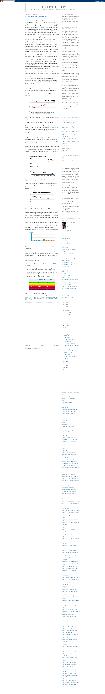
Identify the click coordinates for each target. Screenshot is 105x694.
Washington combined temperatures (69, 493)
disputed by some (29, 92)
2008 (64, 370)
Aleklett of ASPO (65, 295)
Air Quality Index (34, 297)
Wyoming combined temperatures (69, 499)
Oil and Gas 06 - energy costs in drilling (70, 600)
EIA (26, 119)
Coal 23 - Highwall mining (67, 632)
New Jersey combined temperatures (69, 461)
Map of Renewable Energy (67, 253)
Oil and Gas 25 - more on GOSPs (69, 550)
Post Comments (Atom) (37, 348)
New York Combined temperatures (69, 465)
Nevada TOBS (65, 458)
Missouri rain (64, 448)
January (66, 334)
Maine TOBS (64, 435)
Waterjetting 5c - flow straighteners (69, 340)
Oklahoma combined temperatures (69, 472)
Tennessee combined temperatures (69, 484)
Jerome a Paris (65, 257)
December (67, 310)
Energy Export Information (67, 268)
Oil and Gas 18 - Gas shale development (70, 568)
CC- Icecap (64, 273)
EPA (52, 208)
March (66, 329)
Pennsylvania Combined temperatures (70, 476)
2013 (64, 308)
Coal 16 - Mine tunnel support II (69, 652)
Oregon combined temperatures (68, 474)
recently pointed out (44, 92)
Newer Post (27, 345)
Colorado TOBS (65, 407)
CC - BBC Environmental (67, 290)
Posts (64, 158)
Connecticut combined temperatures (70, 409)
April (66, 327)
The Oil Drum (65, 240)
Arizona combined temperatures (69, 396)
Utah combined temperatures (68, 487)
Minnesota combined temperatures (69, 443)
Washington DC (29, 299)
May (66, 325)
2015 (64, 304)
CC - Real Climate (66, 277)
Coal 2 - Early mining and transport (69, 684)
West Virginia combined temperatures (70, 495)
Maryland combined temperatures (69, 437)
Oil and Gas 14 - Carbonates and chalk (70, 577)
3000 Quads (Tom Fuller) (67, 297)
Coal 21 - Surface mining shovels (69, 637)
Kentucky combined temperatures (69, 430)
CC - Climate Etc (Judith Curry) (69, 282)
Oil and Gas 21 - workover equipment (70, 561)
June (66, 323)
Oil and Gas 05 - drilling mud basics (69, 602)
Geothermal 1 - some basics (68, 614)
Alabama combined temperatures (69, 395)
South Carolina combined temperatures (70, 480)
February (67, 332)
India (29, 298)
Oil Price (63, 251)
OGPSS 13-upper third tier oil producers (70, 117)
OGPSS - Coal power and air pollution (36, 17)
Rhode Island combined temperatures (70, 478)
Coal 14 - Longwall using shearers (69, 657)
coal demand (51, 297)
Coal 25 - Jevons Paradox (67, 628)
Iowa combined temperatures (68, 426)
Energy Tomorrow (65, 260)
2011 (64, 363)
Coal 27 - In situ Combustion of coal (70, 625)
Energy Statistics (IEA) (67, 262)
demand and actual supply (52, 141)
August (66, 319)
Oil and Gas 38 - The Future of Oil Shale (70, 510)
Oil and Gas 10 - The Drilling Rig (69, 589)
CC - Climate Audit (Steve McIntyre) (70, 286)
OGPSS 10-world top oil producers (69, 126)
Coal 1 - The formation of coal (68, 686)
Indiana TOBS (65, 424)
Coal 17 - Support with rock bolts (69, 650)
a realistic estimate (42, 88)
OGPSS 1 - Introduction (67, 150)
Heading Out (71, 222)
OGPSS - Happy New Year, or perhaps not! (70, 353)
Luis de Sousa (65, 255)
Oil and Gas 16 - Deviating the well (69, 572)
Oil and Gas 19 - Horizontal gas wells (70, 566)
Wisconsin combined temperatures (69, 497)
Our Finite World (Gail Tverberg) (69, 249)
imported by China (50, 127)
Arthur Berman (65, 293)
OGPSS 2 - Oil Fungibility (67, 148)
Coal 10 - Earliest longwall (67, 666)
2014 (64, 306)
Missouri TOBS (65, 450)
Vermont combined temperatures (69, 489)
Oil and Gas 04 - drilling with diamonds (70, 604)
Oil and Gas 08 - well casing (68, 595)
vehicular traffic (53, 298)
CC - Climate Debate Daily (67, 284)
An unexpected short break (70, 343)
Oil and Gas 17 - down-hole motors (69, 570)
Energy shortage (65, 266)
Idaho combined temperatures (68, 417)
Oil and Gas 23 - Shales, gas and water (70, 556)
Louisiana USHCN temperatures (69, 432)
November (67, 312)
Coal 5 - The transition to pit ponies (69, 678)
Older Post (56, 345)
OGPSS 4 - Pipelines (66, 145)
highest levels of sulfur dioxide (44, 27)
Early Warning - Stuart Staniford (69, 270)
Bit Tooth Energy (52, 6)
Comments (65, 160)
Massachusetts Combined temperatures (70, 439)
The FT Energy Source (66, 242)
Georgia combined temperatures (69, 415)
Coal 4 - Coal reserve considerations (70, 680)
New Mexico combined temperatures (70, 463)
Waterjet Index (65, 23)
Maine (63, 433)
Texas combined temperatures (68, 486)
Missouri (63, 446)
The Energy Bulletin (66, 243)
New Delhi (55, 71)
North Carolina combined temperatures (70, 467)
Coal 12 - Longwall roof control (69, 662)
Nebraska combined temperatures (69, 454)
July (66, 321)
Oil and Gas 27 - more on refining (69, 545)
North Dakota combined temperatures (70, 469)
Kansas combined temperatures (68, 428)
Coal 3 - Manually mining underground (70, 682)
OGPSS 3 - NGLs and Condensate (69, 147)
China (45, 297)
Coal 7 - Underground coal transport (70, 673)
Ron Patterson (65, 245)
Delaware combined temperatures (69, 411)
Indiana (63, 422)
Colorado (64, 405)
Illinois (63, 418)
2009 (64, 367)
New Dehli (34, 298)
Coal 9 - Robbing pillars (67, 668)
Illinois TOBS (65, 420)
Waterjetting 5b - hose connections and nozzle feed (71, 349)
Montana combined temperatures (69, 452)
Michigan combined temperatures (69, 441)
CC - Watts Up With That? (67, 275)
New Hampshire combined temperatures (70, 459)
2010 (64, 365)
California (64, 400)
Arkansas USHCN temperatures (68, 398)
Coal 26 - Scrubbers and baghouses (69, 626)
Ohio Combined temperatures (68, 471)
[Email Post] (45, 295)
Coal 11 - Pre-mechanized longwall (69, 664)
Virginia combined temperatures (69, 491)
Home (42, 345)
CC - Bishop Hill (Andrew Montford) (70, 288)
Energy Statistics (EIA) (67, 264)
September (67, 317)
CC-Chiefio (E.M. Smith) (67, 271)
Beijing (42, 297)
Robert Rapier (65, 247)
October (66, 314)
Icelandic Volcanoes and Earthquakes (70, 258)
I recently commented (31, 217)
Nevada (63, 456)
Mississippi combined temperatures (69, 445)
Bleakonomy (64, 292)
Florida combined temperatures (68, 413)
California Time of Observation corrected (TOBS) (68, 403)
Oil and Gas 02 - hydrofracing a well (70, 609)
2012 (64, 361)
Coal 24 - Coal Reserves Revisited (69, 630)
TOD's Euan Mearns (66, 238)
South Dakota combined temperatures (70, 482)
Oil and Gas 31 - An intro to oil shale (70, 533)
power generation (42, 298)
